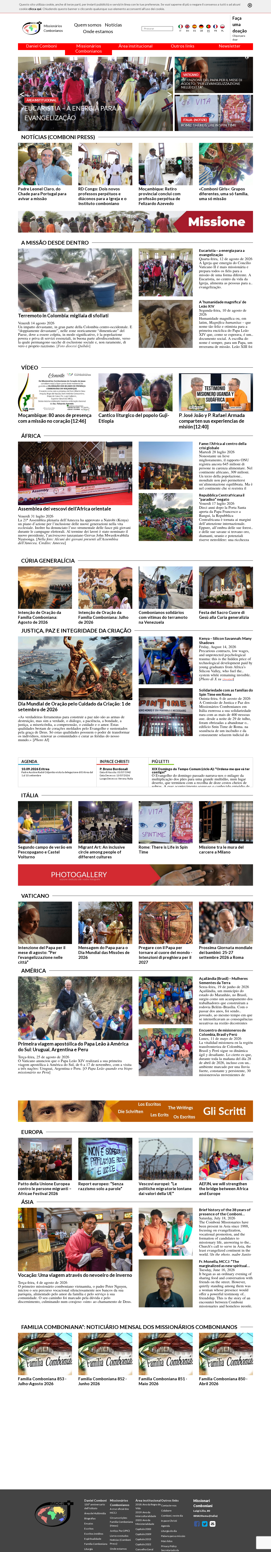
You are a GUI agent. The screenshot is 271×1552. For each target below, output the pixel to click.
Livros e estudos (119, 1535)
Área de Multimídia (95, 1513)
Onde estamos (98, 31)
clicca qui (34, 9)
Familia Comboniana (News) (121, 1523)
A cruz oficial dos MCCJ (119, 1510)
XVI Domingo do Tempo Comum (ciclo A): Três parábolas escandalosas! (195, 770)
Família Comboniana (95, 1543)
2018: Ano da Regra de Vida (148, 1506)
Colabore (166, 1510)
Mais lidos (167, 1541)
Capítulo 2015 (143, 1539)
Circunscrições (118, 1517)
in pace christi (114, 761)
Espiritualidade (92, 1538)
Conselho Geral (144, 1549)
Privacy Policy (169, 1546)
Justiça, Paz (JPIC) (120, 1530)
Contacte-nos (169, 1505)
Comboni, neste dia (172, 1515)
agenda (29, 761)
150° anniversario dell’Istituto (94, 1506)
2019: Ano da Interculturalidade (146, 1514)
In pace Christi (169, 1520)
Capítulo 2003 (143, 1529)
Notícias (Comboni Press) (120, 1541)
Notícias (113, 25)
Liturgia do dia (169, 1530)
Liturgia (88, 1549)
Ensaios (88, 1523)
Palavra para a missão (173, 1536)
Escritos (89, 1528)
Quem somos (87, 25)
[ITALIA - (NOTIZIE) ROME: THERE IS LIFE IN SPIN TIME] (214, 112)
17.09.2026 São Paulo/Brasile (43, 769)
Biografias (90, 1518)
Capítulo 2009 (143, 1534)
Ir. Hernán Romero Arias (118, 769)
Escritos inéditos (93, 1533)
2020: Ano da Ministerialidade (145, 1522)
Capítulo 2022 (143, 1544)
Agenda (165, 1525)
